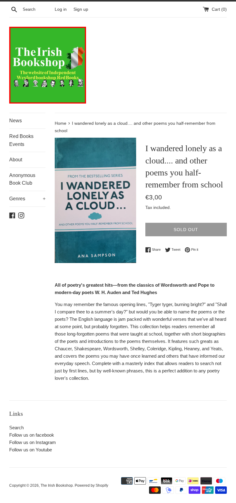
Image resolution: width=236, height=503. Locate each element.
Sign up (80, 9)
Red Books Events (21, 140)
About (15, 159)
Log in (61, 9)
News (15, 120)
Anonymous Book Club (22, 179)
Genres (27, 198)
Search (16, 427)
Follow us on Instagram (32, 442)
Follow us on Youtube (30, 449)
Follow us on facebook (31, 435)
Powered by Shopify (91, 485)
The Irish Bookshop (57, 485)
